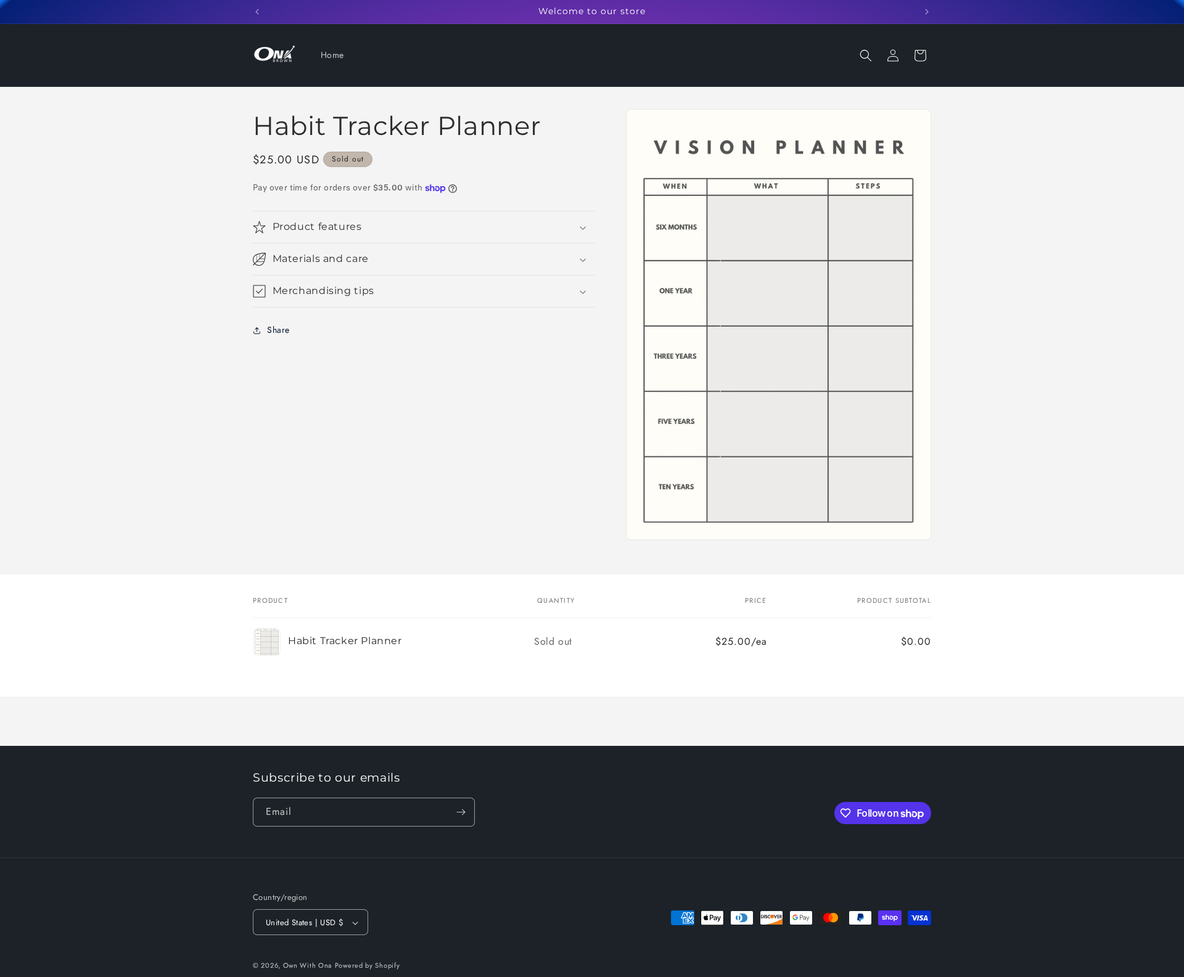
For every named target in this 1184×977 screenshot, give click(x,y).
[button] (865, 55)
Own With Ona (307, 966)
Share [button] (278, 330)
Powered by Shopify (367, 966)
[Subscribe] (460, 812)
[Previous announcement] (257, 11)
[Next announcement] (926, 11)
